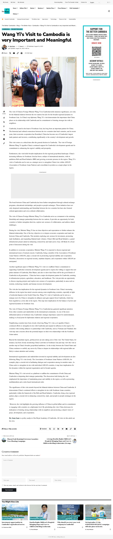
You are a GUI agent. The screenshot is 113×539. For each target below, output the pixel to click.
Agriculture (45, 19)
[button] (104, 2)
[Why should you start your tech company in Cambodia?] (70, 512)
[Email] (14, 53)
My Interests (21, 2)
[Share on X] (10, 53)
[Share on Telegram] (4, 135)
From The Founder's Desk (71, 2)
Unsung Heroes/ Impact (23, 19)
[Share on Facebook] (4, 118)
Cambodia (6, 29)
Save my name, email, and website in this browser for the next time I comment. (25, 485)
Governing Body (58, 2)
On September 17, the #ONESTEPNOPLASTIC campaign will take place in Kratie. (97, 524)
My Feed (13, 2)
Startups (74, 517)
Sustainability (72, 19)
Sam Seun (12, 46)
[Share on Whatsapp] (4, 126)
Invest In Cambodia (9, 19)
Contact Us (84, 2)
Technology (53, 19)
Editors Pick (75, 515)
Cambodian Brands (64, 515)
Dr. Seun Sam (14, 418)
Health (40, 517)
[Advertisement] (43, 186)
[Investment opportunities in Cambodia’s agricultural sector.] (15, 512)
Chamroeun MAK (7, 527)
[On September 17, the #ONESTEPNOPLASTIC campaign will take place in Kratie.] (98, 512)
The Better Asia (36, 19)
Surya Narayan (34, 529)
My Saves (5, 2)
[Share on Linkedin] (4, 130)
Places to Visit (62, 19)
